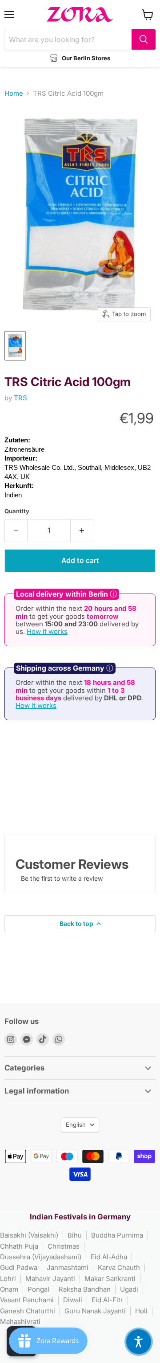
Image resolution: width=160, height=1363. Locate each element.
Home (13, 93)
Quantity (16, 511)
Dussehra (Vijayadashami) (40, 1257)
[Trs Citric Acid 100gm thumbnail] (15, 346)
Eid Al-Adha (109, 1257)
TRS (20, 398)
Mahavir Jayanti (50, 1278)
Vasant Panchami (27, 1300)
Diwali (72, 1300)
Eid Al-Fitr (107, 1300)
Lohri (8, 1278)
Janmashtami (67, 1267)
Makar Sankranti (110, 1278)
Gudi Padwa (18, 1267)
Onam (9, 1289)
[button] (138, 1342)
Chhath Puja (19, 1246)
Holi (141, 1311)
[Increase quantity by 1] (82, 530)
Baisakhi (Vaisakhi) (29, 1235)
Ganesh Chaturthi (27, 1311)
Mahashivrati (20, 1321)
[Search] (144, 39)
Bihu (75, 1235)
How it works (47, 631)
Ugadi (129, 1289)
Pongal (38, 1289)
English (76, 1124)
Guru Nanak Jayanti (95, 1311)
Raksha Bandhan (85, 1289)
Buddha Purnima (117, 1235)
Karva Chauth (119, 1267)
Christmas (64, 1246)
